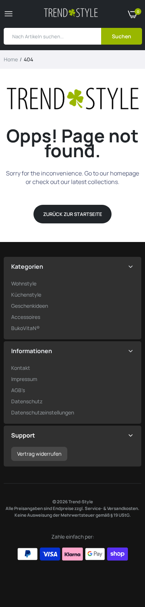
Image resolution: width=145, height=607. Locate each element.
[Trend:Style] (71, 14)
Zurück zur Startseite (72, 214)
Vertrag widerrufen (39, 453)
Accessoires (25, 316)
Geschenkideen (29, 305)
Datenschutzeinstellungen (42, 412)
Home (11, 59)
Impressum (24, 378)
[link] (124, 560)
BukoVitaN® (25, 328)
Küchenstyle (26, 294)
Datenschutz (26, 401)
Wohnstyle (23, 283)
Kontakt (20, 367)
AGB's (18, 390)
